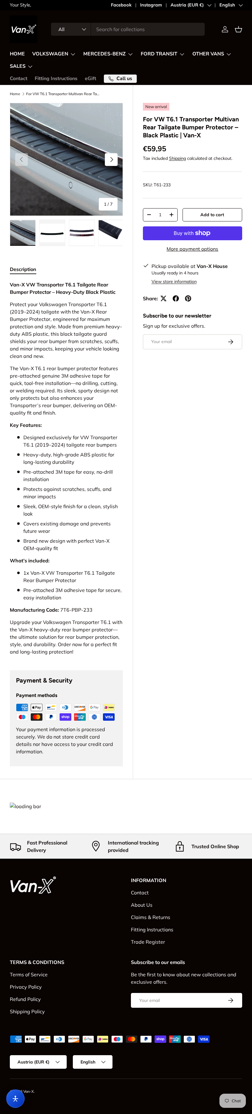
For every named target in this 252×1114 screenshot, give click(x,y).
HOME (17, 54)
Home (15, 93)
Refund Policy (25, 999)
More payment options (192, 249)
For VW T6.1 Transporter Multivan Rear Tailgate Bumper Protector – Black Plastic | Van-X (63, 93)
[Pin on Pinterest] (188, 298)
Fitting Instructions (56, 78)
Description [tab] (23, 269)
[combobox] (128, 29)
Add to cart (212, 214)
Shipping (177, 158)
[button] (238, 29)
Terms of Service (29, 974)
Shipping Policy (27, 1011)
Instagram (151, 5)
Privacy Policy (26, 987)
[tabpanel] (66, 468)
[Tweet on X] (163, 298)
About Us (141, 905)
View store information (174, 281)
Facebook (121, 5)
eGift (90, 78)
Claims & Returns (150, 917)
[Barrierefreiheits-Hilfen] (15, 1098)
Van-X (28, 1091)
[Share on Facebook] (176, 298)
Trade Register (148, 942)
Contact (18, 78)
